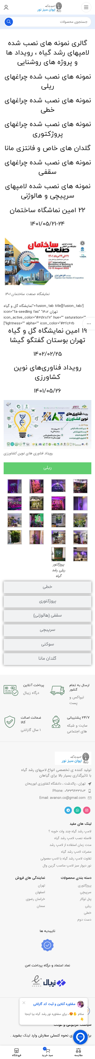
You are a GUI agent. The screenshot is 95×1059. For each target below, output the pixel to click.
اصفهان (40, 892)
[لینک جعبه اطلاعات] (70, 694)
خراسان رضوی (35, 899)
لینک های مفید (80, 823)
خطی (87, 912)
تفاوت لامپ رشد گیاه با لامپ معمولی (65, 858)
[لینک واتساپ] (77, 810)
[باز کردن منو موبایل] (86, 7)
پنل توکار (85, 899)
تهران (41, 885)
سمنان (41, 906)
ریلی (88, 906)
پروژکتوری (84, 885)
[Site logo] (47, 7)
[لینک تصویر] (73, 758)
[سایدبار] (89, 324)
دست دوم (84, 919)
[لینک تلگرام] (68, 810)
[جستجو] (9, 22)
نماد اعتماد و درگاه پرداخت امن (47, 965)
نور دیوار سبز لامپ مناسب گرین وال (67, 865)
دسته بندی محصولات (76, 878)
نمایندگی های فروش (30, 878)
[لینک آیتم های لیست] (47, 791)
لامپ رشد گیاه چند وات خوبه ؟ (69, 831)
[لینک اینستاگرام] (86, 810)
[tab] (47, 468)
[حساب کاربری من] (6, 7)
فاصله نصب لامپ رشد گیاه (72, 838)
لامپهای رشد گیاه (64, 53)
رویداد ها (19, 53)
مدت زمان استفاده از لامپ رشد (70, 845)
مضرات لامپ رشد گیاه (76, 851)
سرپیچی (85, 892)
